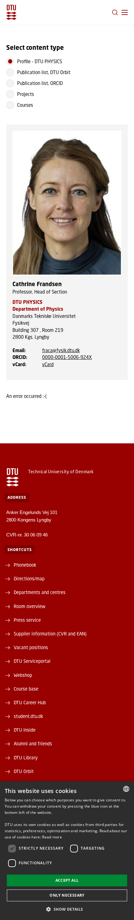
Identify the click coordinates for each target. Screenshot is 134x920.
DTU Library (26, 757)
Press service (27, 620)
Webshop (23, 675)
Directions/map (29, 578)
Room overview (29, 606)
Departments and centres (39, 592)
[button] (125, 12)
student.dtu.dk (28, 716)
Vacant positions (31, 647)
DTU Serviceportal (32, 661)
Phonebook (25, 565)
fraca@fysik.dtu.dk (61, 350)
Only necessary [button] (67, 895)
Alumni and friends (33, 743)
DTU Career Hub (30, 702)
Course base (26, 688)
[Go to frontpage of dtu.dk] (11, 12)
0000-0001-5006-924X (67, 357)
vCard (48, 364)
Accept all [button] (67, 880)
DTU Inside (25, 730)
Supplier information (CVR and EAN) (50, 633)
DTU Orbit (24, 771)
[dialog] (67, 850)
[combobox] (126, 789)
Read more (52, 837)
